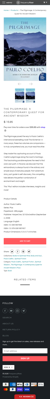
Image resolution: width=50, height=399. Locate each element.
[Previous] (19, 83)
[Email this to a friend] (28, 251)
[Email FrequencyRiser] (24, 310)
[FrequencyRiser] (25, 2)
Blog (6, 336)
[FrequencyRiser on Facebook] (5, 310)
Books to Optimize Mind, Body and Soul (27, 256)
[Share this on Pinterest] (23, 251)
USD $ (7, 367)
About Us (8, 324)
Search (7, 318)
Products (14, 10)
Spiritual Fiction (20, 259)
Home (6, 10)
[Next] (30, 83)
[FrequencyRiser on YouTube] (12, 310)
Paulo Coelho (9, 259)
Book (10, 271)
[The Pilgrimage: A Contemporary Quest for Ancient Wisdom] (25, 49)
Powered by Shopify (10, 377)
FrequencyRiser (15, 374)
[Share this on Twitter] (11, 251)
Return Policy (11, 330)
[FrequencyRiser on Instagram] (18, 310)
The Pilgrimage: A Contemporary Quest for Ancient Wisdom (24, 112)
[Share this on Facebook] (17, 251)
